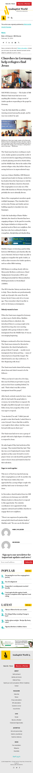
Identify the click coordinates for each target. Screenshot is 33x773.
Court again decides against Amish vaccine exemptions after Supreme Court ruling (18, 594)
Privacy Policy (22, 761)
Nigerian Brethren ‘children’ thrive (16, 627)
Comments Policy (28, 761)
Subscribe (8, 4)
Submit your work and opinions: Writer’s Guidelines (16, 683)
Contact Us (17, 763)
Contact (16, 686)
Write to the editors (22, 48)
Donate (16, 717)
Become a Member (24, 4)
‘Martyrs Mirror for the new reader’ (16, 610)
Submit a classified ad (16, 734)
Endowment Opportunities (16, 723)
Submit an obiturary (16, 737)
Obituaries (16, 748)
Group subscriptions (16, 700)
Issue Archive (16, 709)
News (3, 33)
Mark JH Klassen (6, 36)
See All (28, 571)
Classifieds (16, 751)
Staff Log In (16, 757)
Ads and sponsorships (16, 731)
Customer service (16, 706)
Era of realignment (11, 582)
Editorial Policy (16, 680)
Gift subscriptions (16, 703)
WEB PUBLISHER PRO (19, 764)
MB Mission (17, 36)
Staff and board (16, 674)
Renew (13, 4)
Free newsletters (16, 745)
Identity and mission (16, 677)
